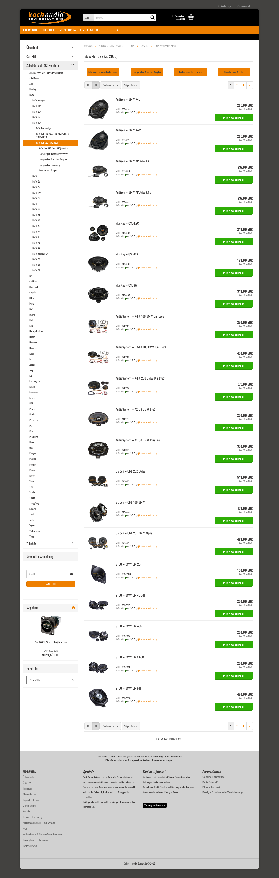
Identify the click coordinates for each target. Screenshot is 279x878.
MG (30, 425)
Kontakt (26, 811)
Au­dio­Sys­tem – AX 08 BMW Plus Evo (138, 440)
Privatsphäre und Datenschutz (36, 840)
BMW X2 (36, 220)
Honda (32, 336)
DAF (31, 309)
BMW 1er (36, 106)
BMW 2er (36, 111)
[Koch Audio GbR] (50, 17)
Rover (32, 475)
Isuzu (31, 353)
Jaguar (32, 364)
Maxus (32, 409)
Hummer (33, 342)
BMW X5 (36, 237)
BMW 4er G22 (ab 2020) (47, 142)
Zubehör (112, 29)
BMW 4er (36, 122)
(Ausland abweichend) (147, 112)
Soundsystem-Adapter (48, 170)
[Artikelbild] (51, 625)
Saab (31, 481)
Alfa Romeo (34, 78)
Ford (31, 325)
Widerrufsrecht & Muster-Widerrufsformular (42, 834)
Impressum (27, 788)
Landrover (33, 392)
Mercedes (33, 420)
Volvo (31, 536)
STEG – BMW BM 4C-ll (129, 626)
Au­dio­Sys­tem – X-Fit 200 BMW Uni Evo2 (140, 378)
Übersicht (30, 29)
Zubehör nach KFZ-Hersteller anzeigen (46, 72)
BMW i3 (36, 198)
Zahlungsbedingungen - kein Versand (39, 822)
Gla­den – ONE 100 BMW (130, 502)
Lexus (31, 398)
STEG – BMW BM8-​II (128, 688)
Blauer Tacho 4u (211, 787)
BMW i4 (36, 203)
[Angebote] (73, 607)
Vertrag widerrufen (154, 805)
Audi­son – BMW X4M (128, 130)
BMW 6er (36, 181)
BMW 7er (36, 187)
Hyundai (33, 348)
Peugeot (33, 453)
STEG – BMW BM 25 (128, 564)
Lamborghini (34, 381)
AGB (25, 828)
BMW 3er (36, 117)
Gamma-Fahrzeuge (213, 777)
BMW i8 (36, 209)
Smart (32, 497)
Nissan (32, 442)
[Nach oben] (268, 872)
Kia (30, 375)
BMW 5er (36, 176)
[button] (88, 85)
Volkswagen (34, 531)
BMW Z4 (36, 264)
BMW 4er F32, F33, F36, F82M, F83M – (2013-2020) (53, 135)
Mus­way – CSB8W (126, 285)
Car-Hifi (48, 29)
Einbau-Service (29, 794)
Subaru (32, 509)
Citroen (32, 298)
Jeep (31, 370)
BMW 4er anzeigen (44, 128)
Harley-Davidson (36, 331)
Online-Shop (129, 863)
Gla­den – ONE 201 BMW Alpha (134, 533)
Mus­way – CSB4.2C (127, 223)
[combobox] (110, 85)
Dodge (32, 314)
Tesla (31, 520)
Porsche (32, 464)
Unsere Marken (29, 805)
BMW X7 (36, 248)
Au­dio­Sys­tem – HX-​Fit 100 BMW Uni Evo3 (141, 347)
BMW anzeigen (38, 100)
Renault (32, 470)
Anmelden (51, 584)
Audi (31, 83)
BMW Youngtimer (40, 253)
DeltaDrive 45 (210, 782)
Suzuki (32, 514)
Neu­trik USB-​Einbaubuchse (51, 641)
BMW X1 (36, 214)
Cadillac (33, 281)
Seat (31, 486)
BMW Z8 (36, 270)
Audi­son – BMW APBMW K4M (134, 192)
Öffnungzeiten (29, 777)
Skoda (32, 492)
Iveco (31, 359)
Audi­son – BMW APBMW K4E (133, 161)
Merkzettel (245, 6)
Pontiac (32, 458)
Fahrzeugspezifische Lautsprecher (53, 154)
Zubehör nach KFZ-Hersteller (80, 29)
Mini (31, 431)
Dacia (31, 303)
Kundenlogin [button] (225, 6)
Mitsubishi (33, 436)
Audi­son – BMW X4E (128, 99)
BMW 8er (36, 192)
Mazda (32, 414)
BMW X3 (36, 225)
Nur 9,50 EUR (51, 653)
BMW (31, 94)
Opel (31, 447)
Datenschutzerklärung (32, 817)
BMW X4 (36, 231)
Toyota (32, 525)
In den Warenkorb (233, 117)
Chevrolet (33, 287)
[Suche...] (152, 17)
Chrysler (33, 292)
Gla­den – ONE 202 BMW (130, 471)
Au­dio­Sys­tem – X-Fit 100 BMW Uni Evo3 (140, 316)
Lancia (32, 387)
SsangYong (34, 503)
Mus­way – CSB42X (127, 254)
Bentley (32, 89)
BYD (31, 276)
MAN (31, 403)
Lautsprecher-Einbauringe (50, 165)
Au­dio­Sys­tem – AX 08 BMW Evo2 (136, 409)
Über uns (27, 782)
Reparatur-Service (31, 800)
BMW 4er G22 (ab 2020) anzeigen (54, 148)
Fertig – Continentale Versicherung (222, 792)
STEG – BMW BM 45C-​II (130, 595)
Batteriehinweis (30, 845)
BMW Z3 (36, 259)
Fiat (31, 320)
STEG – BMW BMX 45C (130, 657)
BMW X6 (36, 242)
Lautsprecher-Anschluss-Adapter (53, 159)
